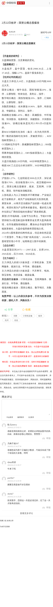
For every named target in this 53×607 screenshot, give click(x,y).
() (43, 438)
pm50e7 (10, 478)
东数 (15, 316)
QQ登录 (31, 417)
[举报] (48, 438)
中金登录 (10, 417)
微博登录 (20, 417)
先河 (7, 320)
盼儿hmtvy (12, 425)
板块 (40, 316)
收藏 (28, 309)
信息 (16, 320)
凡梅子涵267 (13, 443)
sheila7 (10, 494)
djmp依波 (11, 462)
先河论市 (12, 32)
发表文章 (10, 521)
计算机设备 (27, 316)
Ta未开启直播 (5, 527)
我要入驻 (3, 521)
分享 (10, 309)
